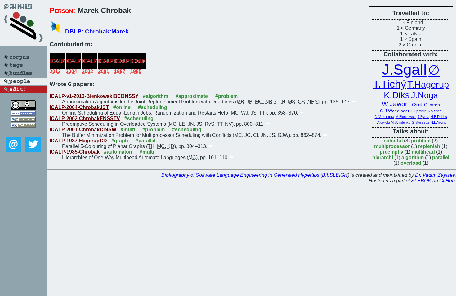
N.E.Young (438, 122)
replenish (429, 146)
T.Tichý (389, 84)
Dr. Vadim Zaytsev (435, 175)
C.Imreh (432, 104)
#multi (128, 129)
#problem (226, 96)
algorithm (412, 157)
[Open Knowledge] (23, 114)
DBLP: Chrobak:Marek (97, 31)
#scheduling (152, 107)
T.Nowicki (382, 122)
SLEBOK (421, 180)
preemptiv (391, 152)
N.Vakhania (384, 117)
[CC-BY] (23, 108)
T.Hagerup (428, 84)
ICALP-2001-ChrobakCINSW (83, 129)
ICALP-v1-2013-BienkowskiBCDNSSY (94, 96)
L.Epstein (419, 111)
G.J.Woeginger (394, 110)
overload (410, 163)
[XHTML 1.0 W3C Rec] (23, 120)
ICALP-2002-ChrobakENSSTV (85, 118)
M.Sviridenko (400, 122)
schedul (393, 140)
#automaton (118, 152)
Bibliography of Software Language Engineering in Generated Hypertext (240, 175)
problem (421, 140)
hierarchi (382, 157)
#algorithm (155, 96)
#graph (119, 140)
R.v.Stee (435, 111)
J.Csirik (416, 104)
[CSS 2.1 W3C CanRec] (23, 132)
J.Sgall (404, 69)
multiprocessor (392, 146)
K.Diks (397, 95)
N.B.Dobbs (439, 117)
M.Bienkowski (406, 117)
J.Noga (424, 95)
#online (122, 107)
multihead (423, 152)
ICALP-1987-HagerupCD (78, 140)
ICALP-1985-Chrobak (75, 152)
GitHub (447, 180)
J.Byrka (423, 117)
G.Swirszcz (420, 122)
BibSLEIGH (335, 175)
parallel (440, 157)
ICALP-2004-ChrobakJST (79, 107)
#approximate (192, 96)
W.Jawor (394, 104)
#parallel (145, 140)
